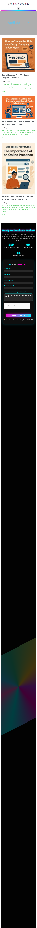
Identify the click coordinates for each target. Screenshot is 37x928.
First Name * (7, 268)
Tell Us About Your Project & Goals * (15, 292)
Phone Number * (9, 285)
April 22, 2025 (18, 23)
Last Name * (7, 274)
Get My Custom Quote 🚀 (18, 315)
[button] (18, 8)
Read (3, 91)
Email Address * (9, 280)
